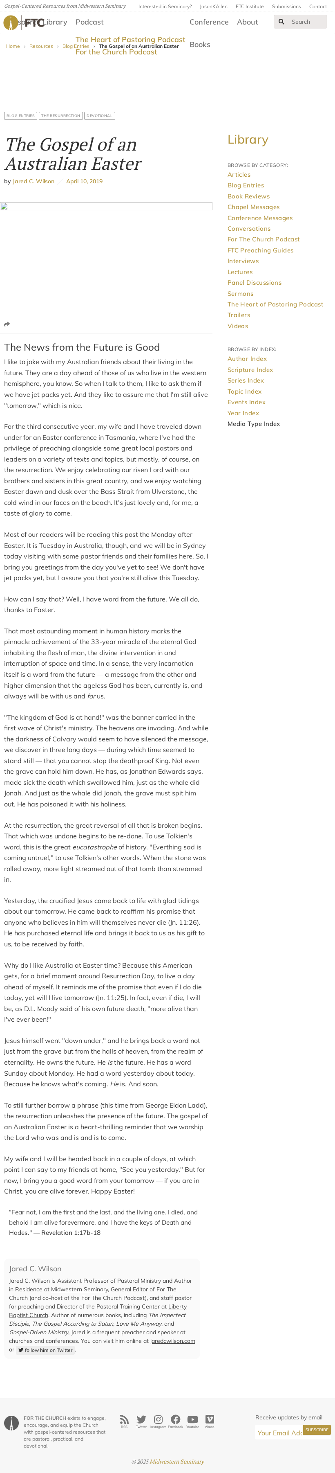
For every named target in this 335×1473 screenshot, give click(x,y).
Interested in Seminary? (165, 6)
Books (200, 44)
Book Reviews (249, 196)
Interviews (243, 261)
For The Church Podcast (264, 239)
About (247, 22)
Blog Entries (21, 115)
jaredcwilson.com (172, 1341)
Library (248, 139)
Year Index (243, 413)
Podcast (90, 22)
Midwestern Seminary (79, 1289)
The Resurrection (60, 115)
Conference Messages (260, 218)
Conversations (249, 228)
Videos (238, 326)
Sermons (241, 293)
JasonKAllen (214, 6)
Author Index (247, 359)
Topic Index (245, 391)
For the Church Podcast (116, 51)
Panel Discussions (255, 282)
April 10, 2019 (83, 181)
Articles (239, 174)
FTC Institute (250, 6)
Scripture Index (250, 370)
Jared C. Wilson (33, 181)
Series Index (246, 380)
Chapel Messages (254, 207)
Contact (318, 6)
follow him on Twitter (48, 1350)
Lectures (240, 272)
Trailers (239, 315)
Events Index (247, 402)
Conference (209, 22)
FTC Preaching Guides (261, 250)
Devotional (99, 115)
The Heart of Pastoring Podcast (130, 39)
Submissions (286, 6)
